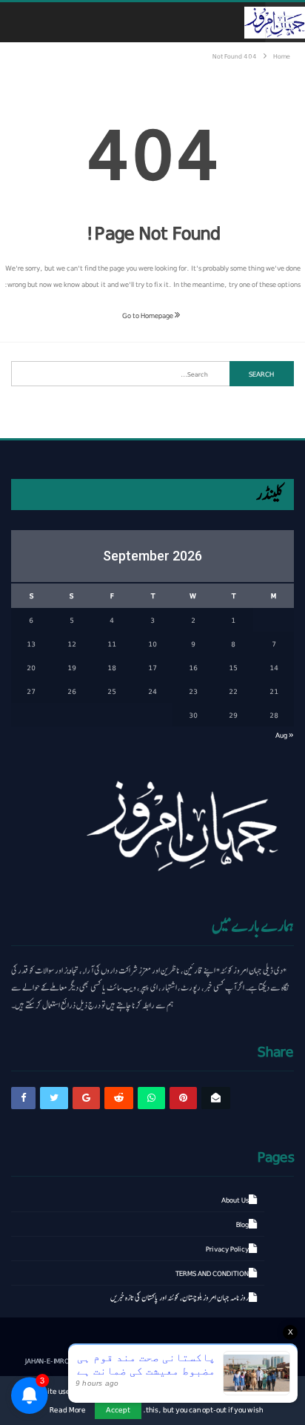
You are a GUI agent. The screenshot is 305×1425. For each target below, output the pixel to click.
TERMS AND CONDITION (212, 1273)
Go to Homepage (148, 315)
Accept (118, 1409)
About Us (235, 1199)
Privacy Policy (227, 1248)
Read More (68, 1409)
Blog (242, 1224)
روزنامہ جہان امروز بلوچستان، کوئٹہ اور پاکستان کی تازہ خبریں (179, 1297)
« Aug (284, 734)
